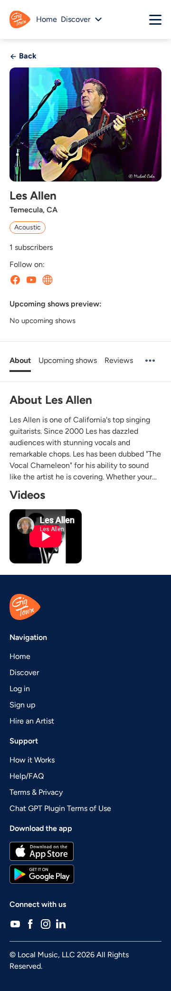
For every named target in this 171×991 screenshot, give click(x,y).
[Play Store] (85, 874)
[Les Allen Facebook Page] (15, 280)
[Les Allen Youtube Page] (31, 280)
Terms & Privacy (36, 792)
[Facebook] (30, 923)
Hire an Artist (32, 720)
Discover (24, 672)
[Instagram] (45, 923)
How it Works (32, 759)
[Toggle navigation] (155, 19)
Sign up (22, 704)
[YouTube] (15, 923)
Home (46, 19)
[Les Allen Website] (47, 280)
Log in (20, 688)
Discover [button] (75, 19)
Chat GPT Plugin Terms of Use (60, 808)
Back (27, 55)
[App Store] (85, 851)
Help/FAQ (27, 776)
